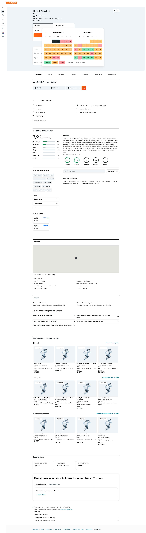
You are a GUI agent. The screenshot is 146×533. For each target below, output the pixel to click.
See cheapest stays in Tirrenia (110, 377)
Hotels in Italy (57, 529)
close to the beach (48, 175)
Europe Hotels (49, 529)
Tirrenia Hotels (89, 529)
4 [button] (66, 41)
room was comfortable (39, 179)
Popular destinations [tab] (54, 484)
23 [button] (58, 53)
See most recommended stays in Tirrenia (107, 413)
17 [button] (62, 49)
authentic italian (38, 182)
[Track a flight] (3, 23)
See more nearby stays (112, 343)
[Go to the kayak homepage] (11, 3)
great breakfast (37, 175)
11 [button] (66, 45)
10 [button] (62, 45)
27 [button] (46, 58)
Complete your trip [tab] (41, 484)
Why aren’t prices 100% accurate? (45, 520)
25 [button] (66, 53)
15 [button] (54, 49)
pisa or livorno (37, 186)
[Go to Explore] (3, 19)
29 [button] (54, 58)
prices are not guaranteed (66, 509)
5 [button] (70, 41)
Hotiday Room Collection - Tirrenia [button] (86, 363)
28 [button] (50, 58)
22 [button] (54, 53)
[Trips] (3, 28)
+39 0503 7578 (37, 20)
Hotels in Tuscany (67, 529)
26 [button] (70, 53)
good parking (46, 186)
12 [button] (70, 45)
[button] (3, 2)
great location (47, 182)
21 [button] (50, 53)
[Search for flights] (3, 8)
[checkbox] (41, 219)
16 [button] (58, 49)
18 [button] (66, 49)
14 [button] (50, 49)
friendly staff (50, 179)
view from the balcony (39, 190)
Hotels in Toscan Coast (78, 529)
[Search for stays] (3, 11)
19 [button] (70, 49)
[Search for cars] (3, 15)
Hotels (42, 529)
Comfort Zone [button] (37, 363)
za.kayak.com (36, 529)
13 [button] (46, 49)
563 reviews (43, 16)
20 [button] (46, 53)
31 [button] (100, 58)
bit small (49, 190)
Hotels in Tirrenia (41, 494)
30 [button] (58, 58)
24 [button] (62, 53)
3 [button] (62, 41)
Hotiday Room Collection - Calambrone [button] (84, 398)
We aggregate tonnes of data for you (45, 517)
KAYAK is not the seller (41, 514)
